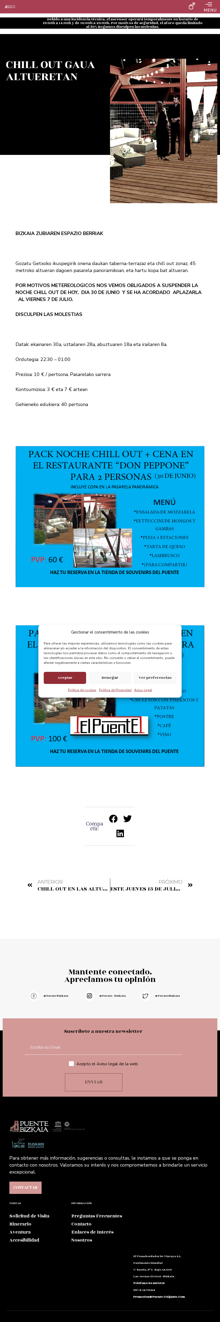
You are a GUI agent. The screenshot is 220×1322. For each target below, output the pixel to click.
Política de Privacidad (115, 690)
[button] (113, 819)
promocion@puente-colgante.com (159, 1297)
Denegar (110, 677)
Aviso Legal (143, 690)
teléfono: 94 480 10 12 (148, 1283)
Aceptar (64, 677)
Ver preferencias (155, 677)
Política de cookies (82, 690)
